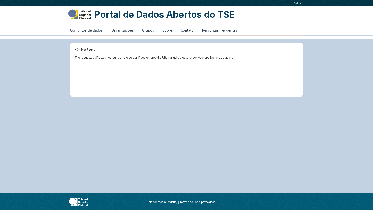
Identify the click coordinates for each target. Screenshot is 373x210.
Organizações (122, 30)
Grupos (148, 30)
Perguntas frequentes (219, 30)
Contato (187, 30)
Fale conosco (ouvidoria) (162, 202)
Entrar (297, 3)
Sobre (167, 30)
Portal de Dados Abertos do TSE (164, 14)
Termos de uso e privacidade (197, 202)
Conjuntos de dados (86, 30)
